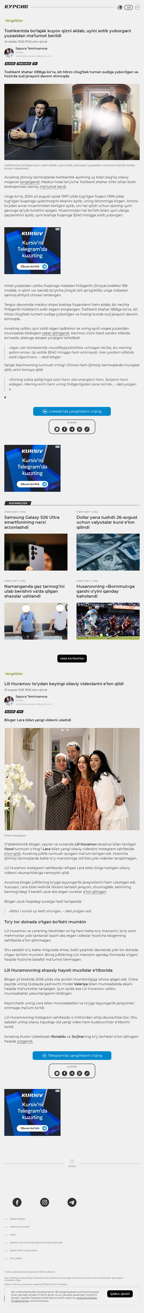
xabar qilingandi (55, 333)
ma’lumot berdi (53, 187)
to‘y (20, 712)
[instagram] (44, 1202)
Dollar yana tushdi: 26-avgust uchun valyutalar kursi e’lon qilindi (106, 522)
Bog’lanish (16, 1258)
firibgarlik (24, 63)
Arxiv (13, 1235)
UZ (128, 7)
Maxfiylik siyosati (20, 1227)
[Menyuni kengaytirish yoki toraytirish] (137, 7)
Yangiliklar (13, 21)
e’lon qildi (12, 854)
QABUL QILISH (120, 1294)
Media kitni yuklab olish (23, 1251)
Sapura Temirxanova (31, 48)
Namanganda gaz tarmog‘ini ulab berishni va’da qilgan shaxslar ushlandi (34, 591)
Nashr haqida (17, 1219)
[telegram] (72, 1202)
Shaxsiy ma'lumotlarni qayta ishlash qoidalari (36, 1243)
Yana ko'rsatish (72, 658)
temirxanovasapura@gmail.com (34, 56)
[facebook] (17, 1202)
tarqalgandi (30, 182)
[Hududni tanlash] (120, 7)
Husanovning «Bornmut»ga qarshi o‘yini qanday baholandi (105, 591)
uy (35, 63)
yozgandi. (25, 1041)
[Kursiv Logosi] (16, 6)
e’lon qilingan (94, 892)
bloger (10, 63)
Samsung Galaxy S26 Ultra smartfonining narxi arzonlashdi (31, 522)
